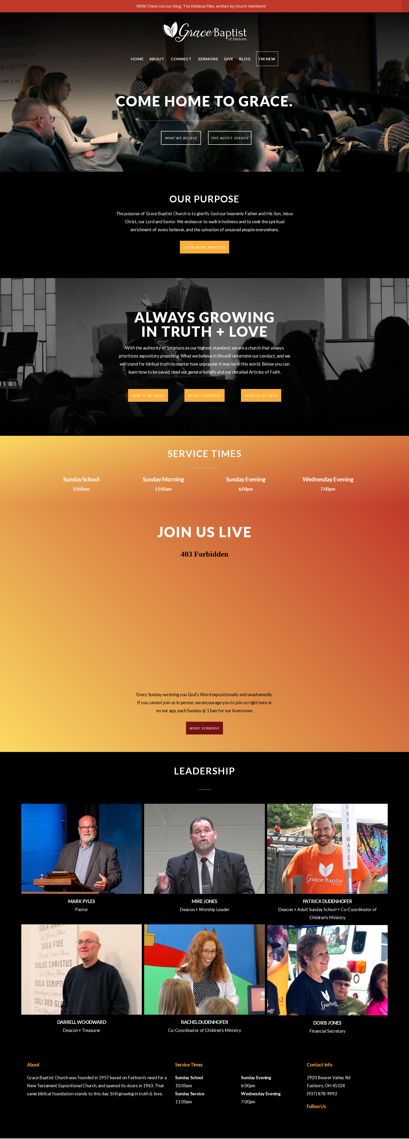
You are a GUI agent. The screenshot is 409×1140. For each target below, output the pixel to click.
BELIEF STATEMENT (204, 395)
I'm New (267, 59)
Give (228, 59)
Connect (181, 59)
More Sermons (204, 728)
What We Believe (181, 137)
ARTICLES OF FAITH (261, 395)
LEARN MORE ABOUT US (204, 247)
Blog (245, 59)
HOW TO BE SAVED (148, 395)
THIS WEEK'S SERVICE (230, 137)
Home (137, 59)
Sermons (208, 59)
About (157, 59)
